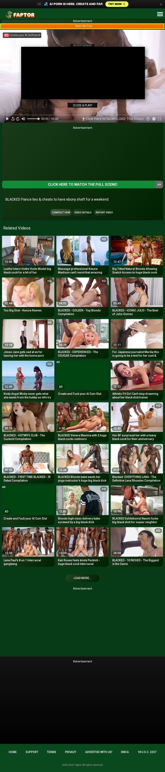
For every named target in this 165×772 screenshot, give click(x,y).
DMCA (125, 752)
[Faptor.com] (21, 14)
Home (13, 752)
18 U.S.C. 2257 (147, 752)
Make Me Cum (83, 25)
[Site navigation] (160, 14)
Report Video (104, 212)
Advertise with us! (98, 752)
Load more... (83, 578)
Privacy (70, 752)
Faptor (78, 765)
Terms (51, 752)
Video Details (83, 212)
